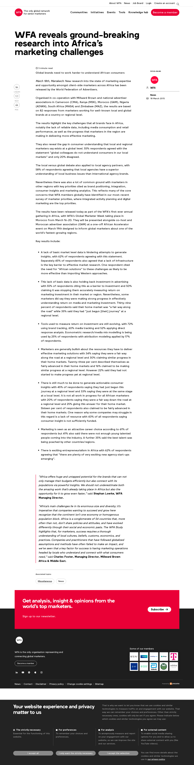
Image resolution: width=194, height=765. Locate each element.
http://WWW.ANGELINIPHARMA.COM (134, 666)
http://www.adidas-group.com (173, 666)
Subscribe (158, 609)
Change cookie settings (79, 684)
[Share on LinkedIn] (17, 87)
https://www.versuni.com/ (144, 656)
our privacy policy (156, 759)
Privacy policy (56, 684)
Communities (78, 12)
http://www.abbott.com (154, 666)
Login (149, 3)
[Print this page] (17, 105)
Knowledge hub (138, 12)
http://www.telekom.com (173, 656)
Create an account (164, 3)
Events (111, 12)
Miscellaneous (45, 581)
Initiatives (97, 12)
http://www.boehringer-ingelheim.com (144, 666)
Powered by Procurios (141, 684)
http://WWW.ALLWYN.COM (164, 656)
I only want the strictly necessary (76, 753)
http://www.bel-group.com (164, 666)
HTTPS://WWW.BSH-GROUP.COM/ (134, 656)
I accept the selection (118, 753)
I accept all (33, 753)
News (127, 3)
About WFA (115, 3)
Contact (28, 684)
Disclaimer (41, 684)
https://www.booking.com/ (154, 656)
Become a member (165, 12)
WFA (153, 87)
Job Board (138, 3)
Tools (122, 12)
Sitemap (99, 684)
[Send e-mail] (17, 96)
